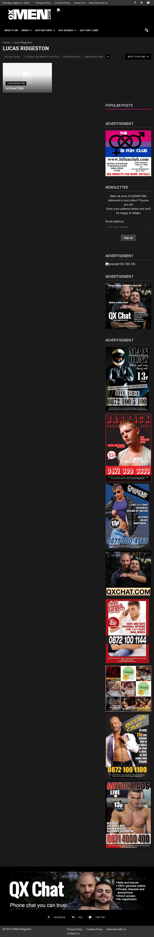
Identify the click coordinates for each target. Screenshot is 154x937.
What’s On (11, 30)
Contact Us (79, 2)
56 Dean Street (12, 56)
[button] (146, 30)
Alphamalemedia (94, 56)
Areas (25, 30)
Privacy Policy (43, 2)
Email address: (114, 221)
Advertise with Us (98, 2)
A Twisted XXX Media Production (41, 56)
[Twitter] (148, 3)
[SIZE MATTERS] (27, 78)
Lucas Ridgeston (16, 83)
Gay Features (43, 30)
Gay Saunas (65, 30)
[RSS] (142, 3)
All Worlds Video (72, 56)
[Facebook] (135, 3)
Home (6, 42)
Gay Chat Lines (89, 30)
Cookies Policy (62, 2)
